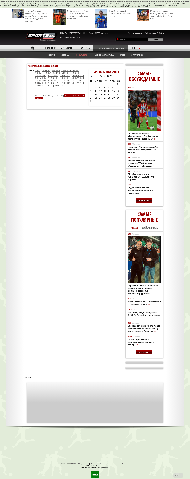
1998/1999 (62, 73)
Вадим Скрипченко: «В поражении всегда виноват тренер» (141, 342)
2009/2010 (53, 80)
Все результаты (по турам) (49, 95)
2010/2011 (65, 80)
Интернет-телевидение (48, 40)
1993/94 (56, 70)
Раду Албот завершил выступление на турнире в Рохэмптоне (140, 190)
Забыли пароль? (151, 33)
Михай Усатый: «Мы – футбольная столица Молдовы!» (144, 303)
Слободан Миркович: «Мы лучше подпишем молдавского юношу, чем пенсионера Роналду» (144, 328)
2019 (63, 85)
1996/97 (39, 73)
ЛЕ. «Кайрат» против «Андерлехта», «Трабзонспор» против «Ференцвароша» (143, 136)
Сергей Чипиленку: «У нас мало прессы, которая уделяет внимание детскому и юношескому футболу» (143, 289)
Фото (122, 54)
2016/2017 (40, 85)
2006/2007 (65, 78)
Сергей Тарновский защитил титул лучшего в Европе (120, 13)
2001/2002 (53, 75)
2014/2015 (65, 83)
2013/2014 (53, 83)
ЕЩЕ (135, 48)
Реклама (94, 464)
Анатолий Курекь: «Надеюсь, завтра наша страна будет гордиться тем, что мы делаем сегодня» (36, 16)
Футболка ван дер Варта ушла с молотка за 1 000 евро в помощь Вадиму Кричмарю (78, 15)
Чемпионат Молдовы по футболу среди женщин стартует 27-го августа (143, 150)
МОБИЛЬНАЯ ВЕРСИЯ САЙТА (70, 37)
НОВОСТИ (63, 33)
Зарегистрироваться (136, 33)
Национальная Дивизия (110, 48)
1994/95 (65, 70)
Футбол (85, 48)
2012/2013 (40, 83)
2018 (56, 85)
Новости (50, 54)
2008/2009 (40, 80)
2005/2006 (53, 78)
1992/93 (46, 70)
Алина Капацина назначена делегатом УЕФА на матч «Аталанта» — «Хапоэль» (141, 163)
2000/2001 (40, 75)
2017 (50, 85)
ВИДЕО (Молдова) (101, 33)
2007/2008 (77, 78)
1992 (37, 70)
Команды (65, 54)
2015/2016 (77, 83)
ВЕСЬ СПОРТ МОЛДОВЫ (59, 48)
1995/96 (75, 70)
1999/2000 (75, 73)
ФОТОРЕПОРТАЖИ (75, 33)
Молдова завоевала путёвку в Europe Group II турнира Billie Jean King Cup (161, 15)
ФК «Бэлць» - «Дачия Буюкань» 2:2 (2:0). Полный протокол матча (144, 315)
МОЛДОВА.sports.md (79, 464)
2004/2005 (40, 78)
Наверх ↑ (178, 475)
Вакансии (126, 464)
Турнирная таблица (103, 54)
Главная (32, 48)
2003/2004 (77, 75)
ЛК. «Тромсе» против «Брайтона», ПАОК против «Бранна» (141, 177)
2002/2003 (65, 75)
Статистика (137, 54)
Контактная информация (110, 464)
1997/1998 (50, 73)
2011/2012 (77, 80)
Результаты (82, 54)
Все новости (144, 200)
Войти (161, 33)
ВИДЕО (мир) (88, 33)
